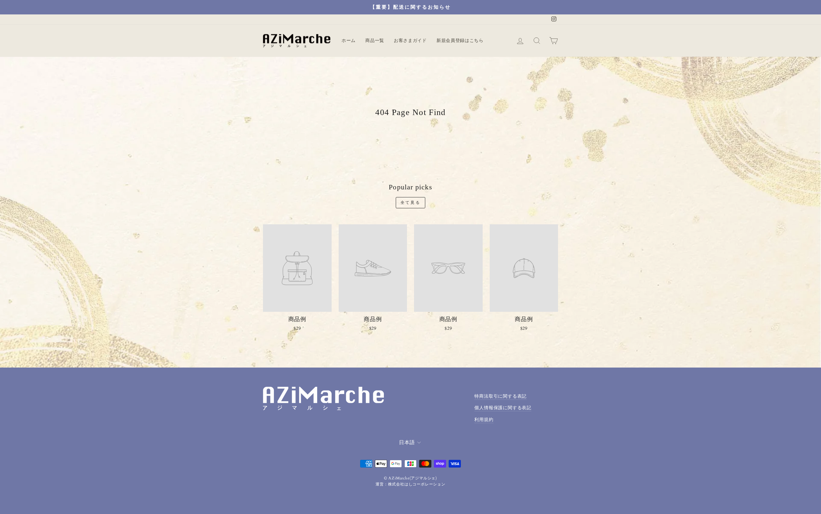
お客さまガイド (410, 40)
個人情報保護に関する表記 (502, 408)
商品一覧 (374, 40)
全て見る (410, 202)
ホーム (349, 40)
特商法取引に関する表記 (500, 396)
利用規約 (483, 420)
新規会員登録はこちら (460, 40)
